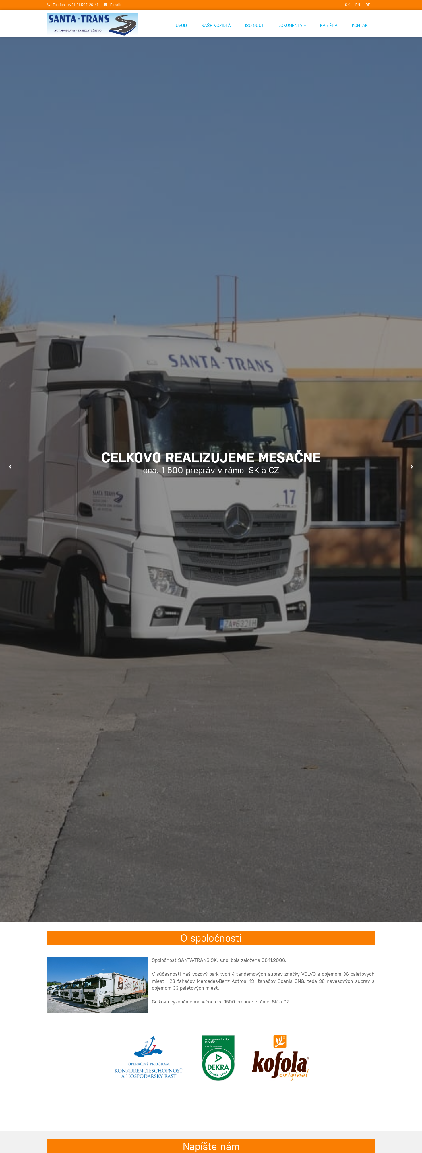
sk (347, 5)
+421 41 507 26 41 (83, 5)
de (368, 5)
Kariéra (329, 25)
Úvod (181, 25)
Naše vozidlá (216, 25)
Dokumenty (291, 25)
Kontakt (361, 25)
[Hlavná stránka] (92, 25)
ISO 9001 (254, 25)
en (357, 5)
